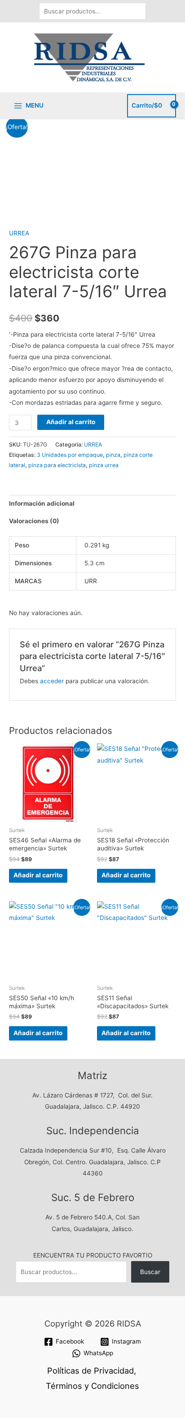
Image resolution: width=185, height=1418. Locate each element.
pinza (113, 454)
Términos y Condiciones (92, 1386)
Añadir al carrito (70, 421)
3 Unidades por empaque (70, 454)
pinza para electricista (57, 465)
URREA (19, 233)
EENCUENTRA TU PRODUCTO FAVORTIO (92, 1255)
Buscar (150, 1271)
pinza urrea (104, 465)
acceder (52, 681)
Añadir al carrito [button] (37, 875)
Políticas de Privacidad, (91, 1370)
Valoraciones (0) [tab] (34, 521)
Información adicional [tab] (42, 503)
